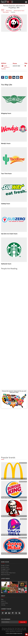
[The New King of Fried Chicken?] (5, 590)
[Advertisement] (14, 47)
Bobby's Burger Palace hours (8, 572)
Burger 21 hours (5, 565)
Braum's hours (4, 571)
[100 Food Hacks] (5, 584)
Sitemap (3, 605)
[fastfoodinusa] (7, 1)
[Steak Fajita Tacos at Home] (14, 584)
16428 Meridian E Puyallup (5, 67)
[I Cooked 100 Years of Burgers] (23, 584)
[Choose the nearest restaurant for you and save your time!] (14, 400)
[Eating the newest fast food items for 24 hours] (23, 590)
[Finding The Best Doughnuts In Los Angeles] (14, 590)
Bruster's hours (5, 567)
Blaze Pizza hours (5, 574)
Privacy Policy (4, 603)
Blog (2, 599)
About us (3, 601)
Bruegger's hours (5, 569)
